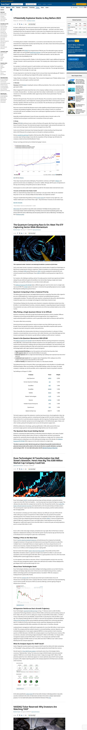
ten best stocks (40, 197)
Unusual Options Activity (5, 83)
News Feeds (2, 20)
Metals (1, 58)
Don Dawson (3, 30)
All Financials (2, 64)
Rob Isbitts (2, 45)
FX (0, 70)
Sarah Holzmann (3, 47)
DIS (21, 123)
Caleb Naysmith (3, 28)
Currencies (25, 7)
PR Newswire (3, 102)
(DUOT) (25, 500)
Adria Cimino (16, 209)
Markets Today (3, 13)
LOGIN (73, 4)
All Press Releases (3, 94)
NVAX (24, 85)
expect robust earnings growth (37, 551)
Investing (31, 7)
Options (8, 7)
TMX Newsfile (3, 100)
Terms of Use (70, 67)
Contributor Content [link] (31, 20)
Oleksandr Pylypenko (4, 41)
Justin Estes (2, 38)
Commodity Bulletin (4, 87)
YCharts (22, 178)
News (37, 7)
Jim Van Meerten (3, 36)
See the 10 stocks (17, 202)
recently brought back (23, 135)
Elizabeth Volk (3, 32)
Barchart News (3, 14)
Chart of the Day (3, 19)
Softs (1, 60)
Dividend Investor (3, 84)
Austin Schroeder (3, 26)
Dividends (2, 67)
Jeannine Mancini (3, 35)
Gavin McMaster (3, 33)
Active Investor (3, 81)
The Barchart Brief (3, 80)
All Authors (2, 48)
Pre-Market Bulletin (4, 86)
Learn (46, 7)
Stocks (2, 7)
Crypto (1, 65)
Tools (42, 7)
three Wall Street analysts (29, 651)
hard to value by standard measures (27, 540)
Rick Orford (2, 44)
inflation (57, 181)
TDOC (26, 50)
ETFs (13, 7)
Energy (1, 54)
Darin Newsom (3, 29)
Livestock (2, 57)
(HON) (25, 271)
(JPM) (38, 273)
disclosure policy (20, 214)
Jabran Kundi (29, 694)
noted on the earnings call (20, 620)
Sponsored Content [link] (37, 229)
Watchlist (39, 4)
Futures (18, 7)
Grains (1, 55)
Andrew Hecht (3, 25)
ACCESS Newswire (3, 96)
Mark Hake (2, 39)
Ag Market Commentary (5, 90)
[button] (85, 7)
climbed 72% (25, 577)
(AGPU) (48, 518)
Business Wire (3, 97)
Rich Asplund (3, 42)
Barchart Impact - (17, 229)
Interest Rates (3, 71)
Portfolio (44, 4)
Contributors (3, 17)
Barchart (21, 465)
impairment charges (35, 52)
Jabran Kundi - (16, 465)
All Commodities (3, 52)
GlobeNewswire (3, 99)
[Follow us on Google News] (31, 24)
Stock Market (3, 74)
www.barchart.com (20, 605)
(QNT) (39, 271)
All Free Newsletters (4, 78)
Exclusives (2, 16)
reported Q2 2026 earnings (30, 611)
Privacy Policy (77, 67)
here (50, 697)
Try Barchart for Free (81, 4)
